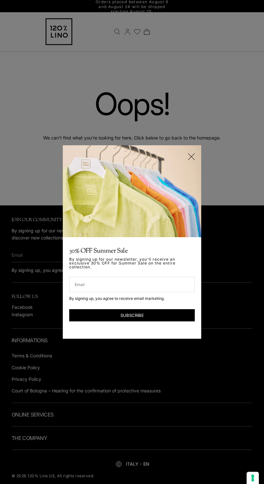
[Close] (191, 157)
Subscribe (132, 315)
